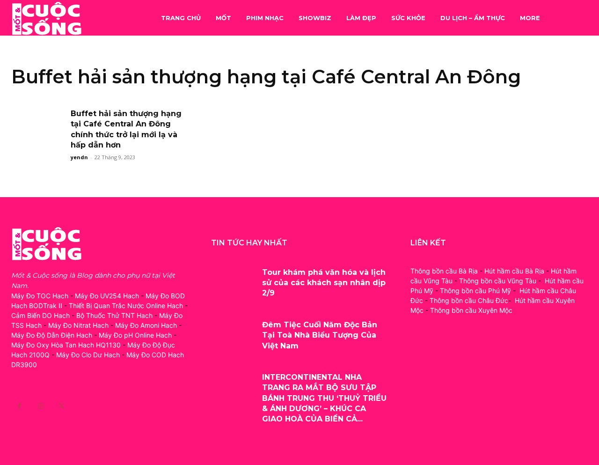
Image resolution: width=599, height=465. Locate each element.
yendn (79, 157)
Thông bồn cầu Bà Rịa (444, 271)
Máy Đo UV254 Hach (107, 296)
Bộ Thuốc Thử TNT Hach (114, 315)
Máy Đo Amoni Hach (146, 325)
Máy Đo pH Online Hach (135, 335)
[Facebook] (19, 406)
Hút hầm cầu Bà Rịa (514, 271)
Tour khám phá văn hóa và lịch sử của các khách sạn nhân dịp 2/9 (324, 283)
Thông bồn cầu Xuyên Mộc (471, 310)
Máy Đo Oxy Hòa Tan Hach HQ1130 (66, 345)
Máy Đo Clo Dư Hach (88, 355)
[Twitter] (61, 406)
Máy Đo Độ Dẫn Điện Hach (51, 335)
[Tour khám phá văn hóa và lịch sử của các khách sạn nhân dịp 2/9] (233, 281)
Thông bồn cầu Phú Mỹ (475, 291)
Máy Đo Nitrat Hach (78, 325)
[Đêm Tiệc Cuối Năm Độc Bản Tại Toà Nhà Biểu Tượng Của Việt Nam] (233, 333)
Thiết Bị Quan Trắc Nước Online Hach (126, 306)
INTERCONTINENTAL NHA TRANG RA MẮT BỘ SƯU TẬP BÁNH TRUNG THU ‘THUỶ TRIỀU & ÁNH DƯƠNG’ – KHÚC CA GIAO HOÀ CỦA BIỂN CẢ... (324, 398)
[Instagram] (40, 406)
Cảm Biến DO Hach (40, 315)
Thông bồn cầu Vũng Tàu (497, 281)
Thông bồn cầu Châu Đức (469, 300)
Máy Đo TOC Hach (39, 296)
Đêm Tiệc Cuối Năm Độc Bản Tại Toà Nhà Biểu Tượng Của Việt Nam (319, 335)
